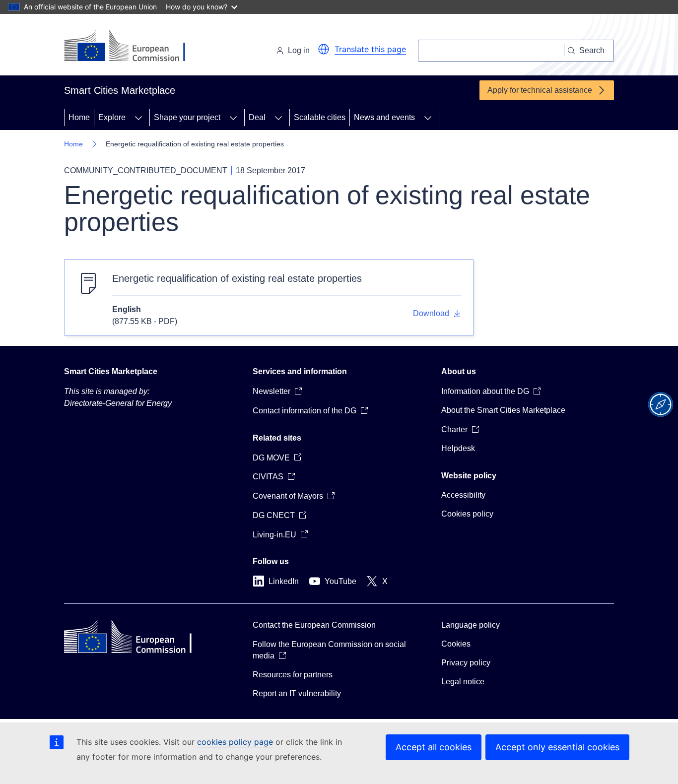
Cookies (456, 644)
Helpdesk (458, 448)
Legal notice (462, 681)
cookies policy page (235, 742)
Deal (257, 117)
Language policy (470, 625)
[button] (324, 49)
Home (79, 117)
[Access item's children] (138, 117)
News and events (384, 117)
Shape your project (187, 117)
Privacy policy (465, 662)
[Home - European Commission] (132, 47)
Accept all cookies (434, 747)
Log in (299, 50)
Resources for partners (293, 674)
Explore (112, 117)
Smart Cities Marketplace (110, 371)
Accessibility (463, 495)
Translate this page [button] (370, 49)
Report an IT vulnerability (297, 693)
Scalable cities (319, 117)
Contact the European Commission (314, 625)
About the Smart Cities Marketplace (503, 410)
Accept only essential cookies (557, 747)
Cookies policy (467, 514)
